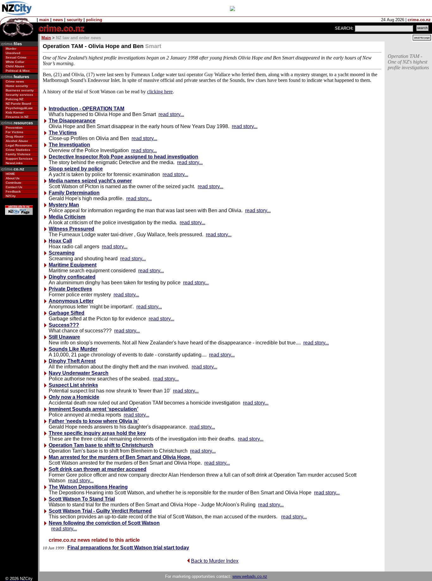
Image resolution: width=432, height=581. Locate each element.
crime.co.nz (419, 19)
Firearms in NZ (17, 117)
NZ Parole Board (18, 103)
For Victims (14, 132)
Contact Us (14, 187)
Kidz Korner (15, 112)
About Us (13, 178)
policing (94, 19)
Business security (20, 90)
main (44, 19)
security (74, 19)
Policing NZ (14, 99)
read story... (171, 114)
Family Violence (18, 154)
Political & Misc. (18, 70)
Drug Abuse (15, 136)
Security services (19, 94)
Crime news (15, 81)
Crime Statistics (18, 149)
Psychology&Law (19, 108)
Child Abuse (15, 66)
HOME (10, 174)
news (58, 19)
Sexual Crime (16, 57)
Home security (17, 86)
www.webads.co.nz (249, 576)
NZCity (11, 196)
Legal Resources (19, 145)
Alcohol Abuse (17, 141)
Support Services (19, 158)
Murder (11, 48)
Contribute (14, 182)
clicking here (160, 91)
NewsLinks (14, 163)
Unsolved (13, 53)
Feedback (13, 191)
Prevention (14, 127)
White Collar (15, 62)
